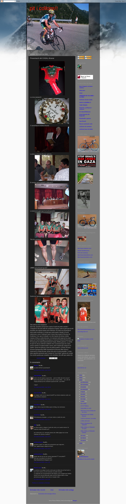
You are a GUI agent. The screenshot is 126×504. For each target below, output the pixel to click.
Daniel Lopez (38, 467)
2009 (81, 380)
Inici (51, 490)
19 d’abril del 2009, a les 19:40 (42, 409)
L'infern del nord (85, 421)
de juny (83, 396)
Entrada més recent (37, 490)
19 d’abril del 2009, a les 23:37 (42, 448)
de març (83, 435)
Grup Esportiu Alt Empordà (84, 115)
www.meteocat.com (83, 348)
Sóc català (83, 403)
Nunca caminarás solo (85, 124)
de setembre (84, 389)
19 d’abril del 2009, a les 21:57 (42, 436)
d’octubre (83, 387)
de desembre (84, 382)
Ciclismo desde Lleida (85, 99)
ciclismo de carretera (85, 126)
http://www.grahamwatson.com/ (86, 329)
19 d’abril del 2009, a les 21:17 (42, 419)
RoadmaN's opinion (85, 118)
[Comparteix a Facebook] (55, 358)
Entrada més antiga (66, 490)
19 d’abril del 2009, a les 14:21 (42, 370)
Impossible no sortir (86, 408)
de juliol (83, 394)
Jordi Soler (37, 415)
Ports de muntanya (83, 252)
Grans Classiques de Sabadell (86, 424)
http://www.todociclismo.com (85, 255)
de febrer (83, 438)
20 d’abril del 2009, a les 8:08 (42, 479)
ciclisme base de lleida (86, 129)
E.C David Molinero (85, 111)
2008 (81, 443)
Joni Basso (37, 404)
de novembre (84, 384)
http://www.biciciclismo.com (85, 257)
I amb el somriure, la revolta (88, 418)
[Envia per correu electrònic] (50, 358)
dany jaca (82, 90)
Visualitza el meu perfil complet (86, 459)
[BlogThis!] (51, 358)
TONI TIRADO (83, 105)
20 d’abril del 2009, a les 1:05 (42, 462)
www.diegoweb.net (83, 331)
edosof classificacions (83, 250)
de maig (83, 399)
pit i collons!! (44, 8)
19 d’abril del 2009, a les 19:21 (42, 399)
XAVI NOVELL (38, 375)
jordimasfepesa (38, 442)
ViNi (35, 425)
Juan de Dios (38, 392)
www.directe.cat (82, 367)
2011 (80, 375)
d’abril (83, 401)
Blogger (75, 500)
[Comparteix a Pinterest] (56, 358)
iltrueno (36, 365)
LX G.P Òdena (85, 406)
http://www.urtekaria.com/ (84, 248)
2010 (81, 377)
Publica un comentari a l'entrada (41, 483)
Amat (80, 93)
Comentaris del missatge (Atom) (47, 493)
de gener (83, 440)
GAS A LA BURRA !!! (85, 102)
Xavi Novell (82, 121)
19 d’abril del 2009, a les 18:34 (42, 387)
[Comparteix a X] (53, 358)
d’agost (83, 391)
